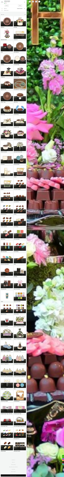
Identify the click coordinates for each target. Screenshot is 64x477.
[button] (13, 2)
